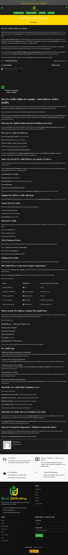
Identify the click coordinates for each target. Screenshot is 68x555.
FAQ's (2, 532)
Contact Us (4, 529)
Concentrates (38, 503)
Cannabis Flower (18, 12)
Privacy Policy (4, 540)
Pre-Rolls (51, 12)
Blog (2, 537)
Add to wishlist (19, 70)
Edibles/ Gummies (31, 12)
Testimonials (4, 526)
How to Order (4, 535)
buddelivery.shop (17, 444)
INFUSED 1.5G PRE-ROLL (11, 90)
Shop (2, 523)
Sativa (37, 492)
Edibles (37, 500)
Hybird (37, 498)
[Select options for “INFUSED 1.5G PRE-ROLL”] (3, 87)
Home (2, 61)
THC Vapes (42, 12)
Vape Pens (38, 489)
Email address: (39, 527)
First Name (38, 520)
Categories (33, 22)
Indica (36, 495)
